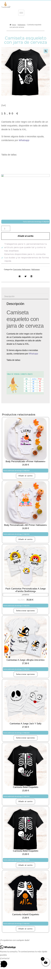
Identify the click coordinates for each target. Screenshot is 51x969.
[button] (46, 51)
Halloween (21, 25)
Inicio (14, 25)
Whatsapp (24, 140)
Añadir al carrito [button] (25, 476)
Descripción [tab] (9, 296)
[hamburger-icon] (21, 13)
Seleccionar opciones (25, 611)
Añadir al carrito (25, 236)
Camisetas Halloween (21, 269)
